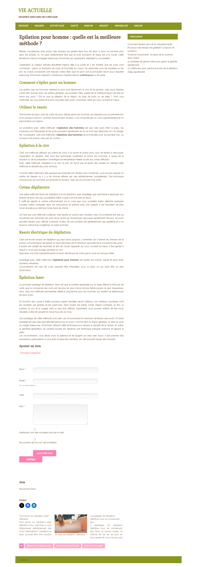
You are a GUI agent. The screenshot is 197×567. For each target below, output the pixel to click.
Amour (138, 26)
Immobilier (121, 26)
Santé (74, 26)
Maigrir (39, 26)
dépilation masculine (39, 546)
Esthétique (57, 26)
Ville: (21, 395)
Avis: (22, 406)
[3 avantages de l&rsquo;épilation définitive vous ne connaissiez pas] (108, 526)
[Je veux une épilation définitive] (71, 523)
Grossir (23, 26)
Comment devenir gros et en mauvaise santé (150, 44)
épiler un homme (93, 546)
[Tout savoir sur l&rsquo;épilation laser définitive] (37, 525)
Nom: (22, 369)
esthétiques (86, 75)
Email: (22, 380)
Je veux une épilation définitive (70, 534)
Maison (88, 26)
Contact (23, 560)
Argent (104, 26)
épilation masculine (67, 546)
